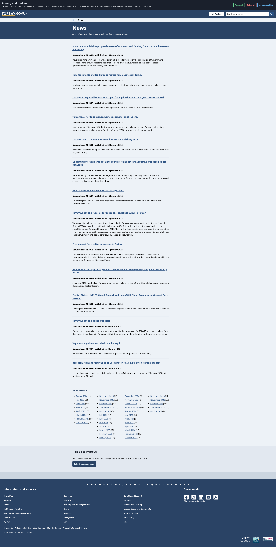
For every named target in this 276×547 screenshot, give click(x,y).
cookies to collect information (20, 6)
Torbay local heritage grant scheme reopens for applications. (105, 116)
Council (67, 509)
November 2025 (106, 400)
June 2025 (103, 418)
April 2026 (80, 411)
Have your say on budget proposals (91, 320)
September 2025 (106, 407)
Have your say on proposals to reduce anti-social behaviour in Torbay (109, 212)
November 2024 (132, 400)
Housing (7, 500)
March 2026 (81, 415)
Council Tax (8, 496)
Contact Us (8, 528)
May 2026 (80, 407)
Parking (127, 500)
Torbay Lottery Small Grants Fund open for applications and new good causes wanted (118, 97)
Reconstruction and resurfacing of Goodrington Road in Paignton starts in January (116, 362)
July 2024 (129, 415)
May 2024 (129, 422)
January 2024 (130, 437)
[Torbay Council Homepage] (15, 14)
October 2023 (156, 403)
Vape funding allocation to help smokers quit (96, 343)
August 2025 (105, 411)
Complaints (33, 528)
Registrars (68, 500)
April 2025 (104, 426)
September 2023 (157, 407)
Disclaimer (56, 528)
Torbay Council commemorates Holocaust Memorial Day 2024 (105, 139)
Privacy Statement (71, 528)
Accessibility (44, 528)
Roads (6, 504)
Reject (251, 5)
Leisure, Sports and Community (137, 509)
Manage (266, 5)
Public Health (9, 517)
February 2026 (82, 418)
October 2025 (105, 403)
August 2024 (130, 411)
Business (67, 513)
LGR (65, 522)
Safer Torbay (129, 517)
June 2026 (80, 403)
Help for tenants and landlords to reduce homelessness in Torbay (107, 74)
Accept (239, 5)
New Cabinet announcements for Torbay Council (98, 190)
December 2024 (132, 396)
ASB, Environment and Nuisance (17, 513)
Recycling (68, 496)
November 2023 (157, 400)
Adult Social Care (131, 513)
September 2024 (132, 407)
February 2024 (131, 434)
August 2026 (81, 396)
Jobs (125, 522)
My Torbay (217, 14)
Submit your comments (84, 464)
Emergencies (69, 517)
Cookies (83, 528)
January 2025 (105, 437)
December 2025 (106, 396)
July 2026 (80, 400)
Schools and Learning (133, 504)
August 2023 (156, 411)
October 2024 (131, 403)
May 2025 (103, 422)
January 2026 (82, 422)
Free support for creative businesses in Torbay (97, 244)
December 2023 (157, 396)
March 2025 (104, 430)
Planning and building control (77, 504)
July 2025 (103, 415)
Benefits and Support (133, 496)
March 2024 (130, 430)
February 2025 (105, 434)
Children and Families (12, 509)
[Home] (73, 20)
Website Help (20, 528)
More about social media (194, 501)
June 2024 (129, 418)
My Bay (6, 522)
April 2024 (129, 426)
